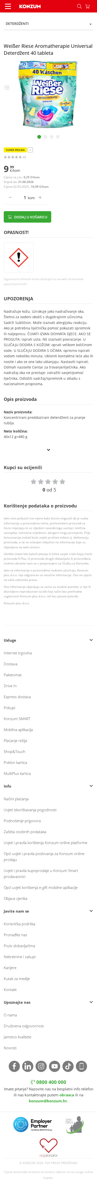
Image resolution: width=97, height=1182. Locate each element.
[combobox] (48, 23)
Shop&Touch (14, 751)
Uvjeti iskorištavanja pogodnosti (30, 809)
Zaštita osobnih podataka (25, 831)
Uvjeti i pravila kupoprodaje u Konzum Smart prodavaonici (41, 873)
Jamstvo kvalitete (17, 1036)
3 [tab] (51, 137)
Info (7, 786)
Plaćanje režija (15, 740)
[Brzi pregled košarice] (91, 6)
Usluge (10, 640)
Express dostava (17, 696)
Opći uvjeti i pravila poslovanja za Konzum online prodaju (44, 856)
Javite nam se (16, 911)
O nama (10, 1014)
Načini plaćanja (16, 798)
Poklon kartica (15, 762)
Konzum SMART (17, 718)
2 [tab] (45, 137)
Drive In (10, 685)
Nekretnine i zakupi (20, 956)
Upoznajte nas (17, 1002)
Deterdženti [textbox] (17, 23)
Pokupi (9, 707)
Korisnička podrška (19, 923)
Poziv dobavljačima (19, 945)
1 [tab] (39, 137)
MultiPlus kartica (17, 773)
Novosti (10, 1047)
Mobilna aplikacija (18, 729)
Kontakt (10, 989)
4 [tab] (58, 137)
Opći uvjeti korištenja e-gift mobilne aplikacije (41, 887)
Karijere (10, 967)
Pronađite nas (15, 934)
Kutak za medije (17, 978)
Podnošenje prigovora (22, 820)
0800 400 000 (50, 1082)
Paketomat (13, 674)
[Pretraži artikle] (79, 6)
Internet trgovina (18, 652)
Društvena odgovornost (24, 1025)
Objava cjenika (15, 898)
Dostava (10, 663)
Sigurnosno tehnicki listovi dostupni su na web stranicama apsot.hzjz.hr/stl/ (43, 281)
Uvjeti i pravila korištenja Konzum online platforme (45, 842)
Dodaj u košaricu (30, 217)
